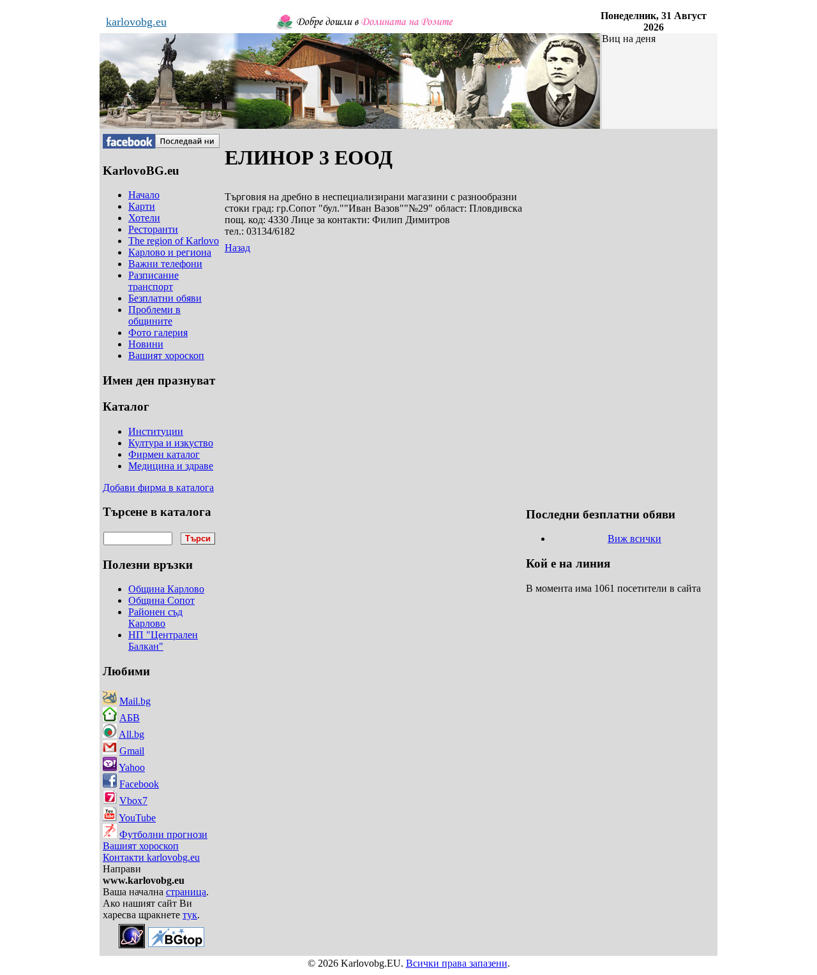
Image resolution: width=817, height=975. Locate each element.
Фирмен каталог (164, 454)
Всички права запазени (456, 963)
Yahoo (132, 767)
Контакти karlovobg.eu (151, 857)
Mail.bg (135, 701)
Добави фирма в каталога (158, 487)
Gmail (131, 750)
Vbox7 (133, 800)
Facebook (139, 784)
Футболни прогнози (163, 834)
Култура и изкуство (170, 442)
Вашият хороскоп (141, 845)
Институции (155, 431)
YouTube (137, 817)
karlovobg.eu (136, 21)
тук (190, 914)
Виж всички (634, 538)
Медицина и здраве (170, 465)
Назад (237, 247)
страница (186, 891)
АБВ (129, 717)
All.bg (131, 734)
